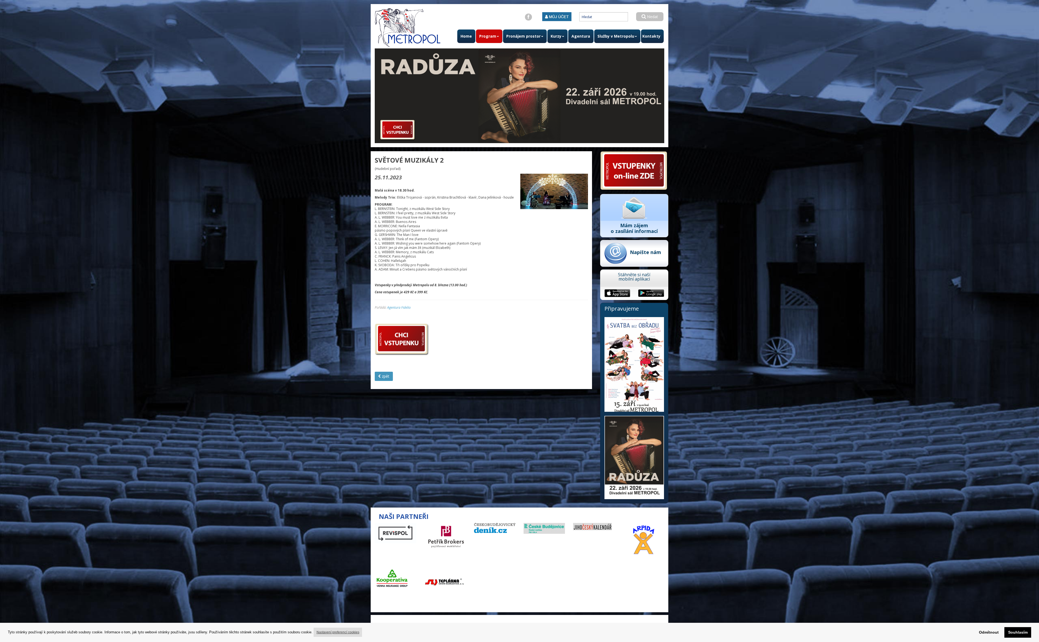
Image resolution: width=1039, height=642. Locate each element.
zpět (385, 376)
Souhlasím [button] (1018, 632)
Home (466, 36)
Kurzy (556, 36)
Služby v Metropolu (615, 36)
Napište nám (645, 252)
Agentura (580, 36)
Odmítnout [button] (989, 632)
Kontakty (651, 36)
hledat (652, 16)
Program (487, 36)
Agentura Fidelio (399, 307)
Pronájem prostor (523, 36)
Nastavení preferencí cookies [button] (338, 632)
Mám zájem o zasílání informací (634, 228)
